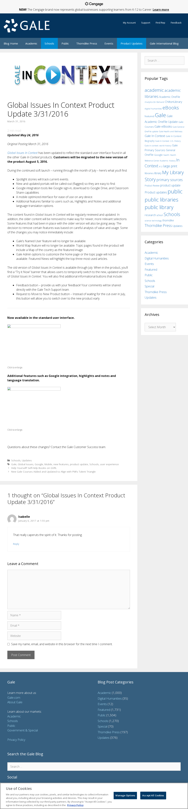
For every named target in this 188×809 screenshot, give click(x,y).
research (150, 215)
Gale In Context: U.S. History (168, 141)
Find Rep (160, 22)
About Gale (14, 702)
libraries (149, 173)
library (157, 173)
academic (154, 90)
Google (39, 464)
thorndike (168, 220)
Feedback (176, 22)
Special (149, 286)
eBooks (170, 107)
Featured (151, 269)
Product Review (152, 185)
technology (157, 220)
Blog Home (11, 43)
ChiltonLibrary (173, 102)
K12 (160, 166)
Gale (14, 464)
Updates (27, 460)
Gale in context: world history (158, 145)
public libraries (161, 199)
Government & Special (22, 730)
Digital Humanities (157, 258)
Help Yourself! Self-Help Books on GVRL (34, 468)
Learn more (161, 10)
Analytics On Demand (154, 102)
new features (61, 464)
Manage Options (125, 795)
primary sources (169, 179)
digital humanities (153, 108)
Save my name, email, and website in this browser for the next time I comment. (62, 644)
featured (149, 116)
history (172, 160)
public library (159, 207)
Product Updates (131, 43)
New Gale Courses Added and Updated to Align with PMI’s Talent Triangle (53, 471)
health (166, 155)
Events (108, 43)
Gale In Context (155, 136)
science (148, 220)
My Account (129, 22)
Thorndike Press (86, 43)
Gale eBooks (163, 126)
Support (145, 22)
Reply (16, 544)
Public (65, 43)
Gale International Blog (164, 43)
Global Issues (25, 464)
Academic (31, 43)
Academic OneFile (169, 97)
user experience (109, 464)
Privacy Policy (16, 739)
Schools (49, 43)
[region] (94, 796)
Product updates (156, 192)
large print (170, 166)
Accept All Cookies (153, 795)
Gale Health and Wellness (170, 131)
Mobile (48, 464)
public (175, 191)
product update (79, 464)
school (160, 215)
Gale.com (13, 697)
